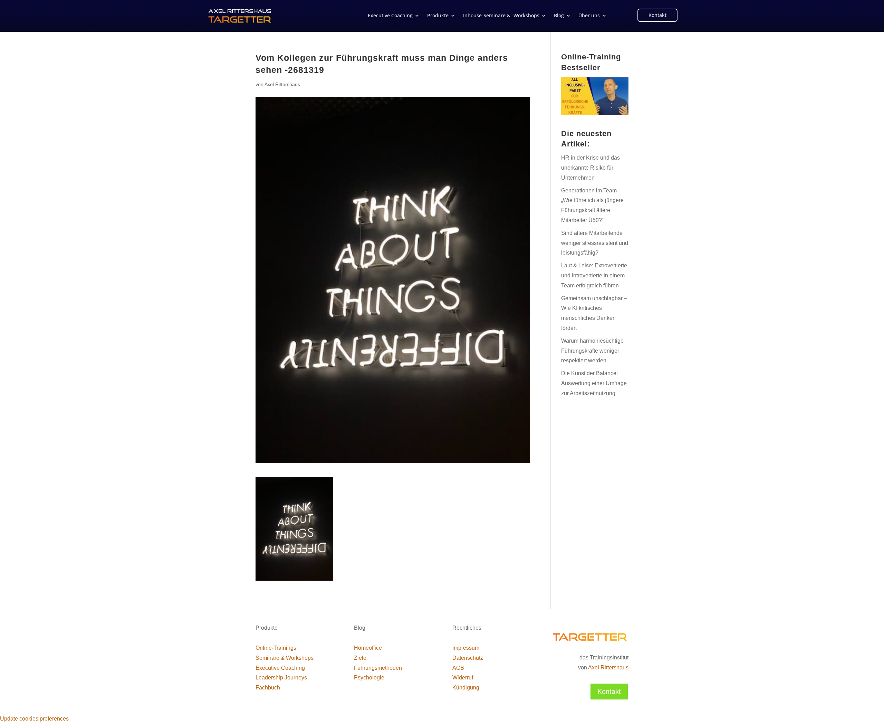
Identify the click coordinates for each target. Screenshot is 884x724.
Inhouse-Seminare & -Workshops (501, 16)
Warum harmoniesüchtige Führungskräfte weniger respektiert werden (592, 351)
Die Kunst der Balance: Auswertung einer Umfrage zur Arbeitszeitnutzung (594, 383)
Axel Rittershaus (282, 84)
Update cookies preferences (34, 719)
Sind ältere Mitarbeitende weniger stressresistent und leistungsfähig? (594, 243)
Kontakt (657, 15)
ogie (369, 677)
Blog (559, 16)
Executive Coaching (390, 16)
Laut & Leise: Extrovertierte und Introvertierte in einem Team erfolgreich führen (594, 275)
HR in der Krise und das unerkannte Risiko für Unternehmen (590, 168)
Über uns (589, 16)
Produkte (438, 16)
